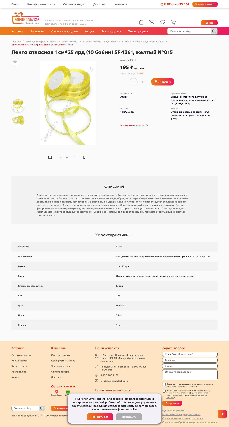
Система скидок (74, 4)
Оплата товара (60, 371)
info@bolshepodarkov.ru (114, 380)
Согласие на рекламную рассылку (182, 418)
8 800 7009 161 (109, 375)
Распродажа (111, 31)
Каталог (17, 31)
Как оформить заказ (41, 4)
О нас (15, 4)
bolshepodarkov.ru (62, 415)
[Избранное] (162, 23)
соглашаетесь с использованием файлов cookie (124, 407)
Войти (209, 22)
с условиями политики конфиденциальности (188, 391)
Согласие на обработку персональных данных (189, 422)
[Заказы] (141, 22)
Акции (89, 31)
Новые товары (19, 360)
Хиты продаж (138, 31)
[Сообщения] (151, 23)
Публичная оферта (173, 410)
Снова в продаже (64, 31)
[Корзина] (173, 23)
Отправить (172, 403)
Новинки (37, 31)
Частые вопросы (60, 366)
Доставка (99, 4)
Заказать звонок (205, 4)
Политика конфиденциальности (181, 414)
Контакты (121, 4)
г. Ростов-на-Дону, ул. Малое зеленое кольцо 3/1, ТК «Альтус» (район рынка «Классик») (122, 358)
